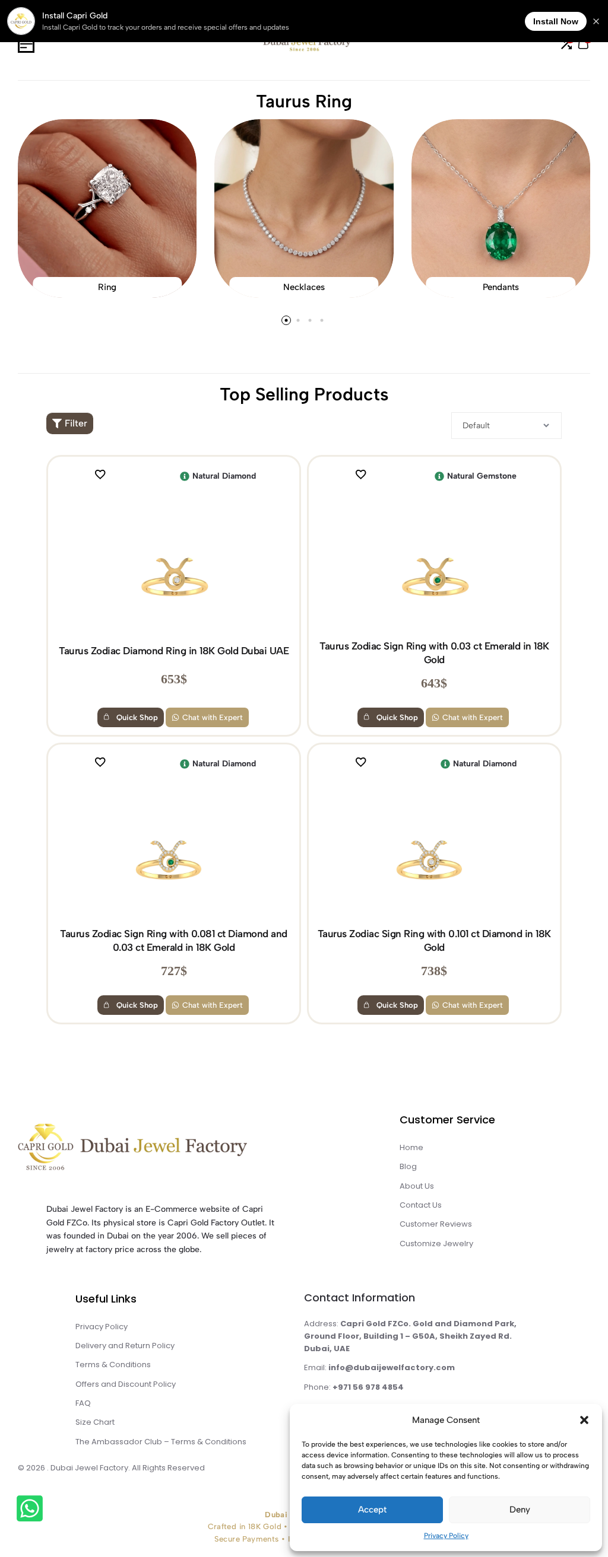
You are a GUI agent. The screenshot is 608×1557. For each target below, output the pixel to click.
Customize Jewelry (436, 1243)
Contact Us (421, 1205)
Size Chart (95, 1422)
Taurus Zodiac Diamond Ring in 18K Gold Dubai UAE (174, 651)
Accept (372, 1509)
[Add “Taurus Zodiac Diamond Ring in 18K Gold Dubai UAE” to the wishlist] (105, 476)
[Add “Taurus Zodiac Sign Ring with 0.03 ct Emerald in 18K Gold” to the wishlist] (365, 476)
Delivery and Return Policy (125, 1345)
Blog (408, 1166)
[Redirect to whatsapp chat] (33, 1510)
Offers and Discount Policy (125, 1384)
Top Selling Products (304, 394)
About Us (417, 1186)
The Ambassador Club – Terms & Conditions (160, 1441)
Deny (519, 1509)
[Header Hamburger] (26, 44)
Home (411, 1147)
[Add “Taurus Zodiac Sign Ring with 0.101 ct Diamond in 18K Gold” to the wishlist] (365, 764)
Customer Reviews (436, 1224)
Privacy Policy (446, 1535)
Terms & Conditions (113, 1364)
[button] (584, 1420)
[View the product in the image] (173, 564)
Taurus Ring (304, 101)
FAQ (83, 1403)
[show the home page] (161, 1149)
